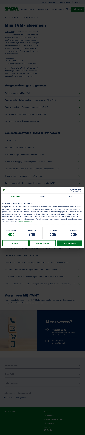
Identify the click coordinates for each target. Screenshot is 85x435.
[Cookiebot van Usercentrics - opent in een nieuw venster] (73, 190)
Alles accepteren (70, 243)
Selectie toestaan (42, 243)
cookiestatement (25, 221)
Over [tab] (70, 196)
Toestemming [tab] (15, 196)
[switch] (32, 234)
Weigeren (15, 243)
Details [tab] (42, 196)
